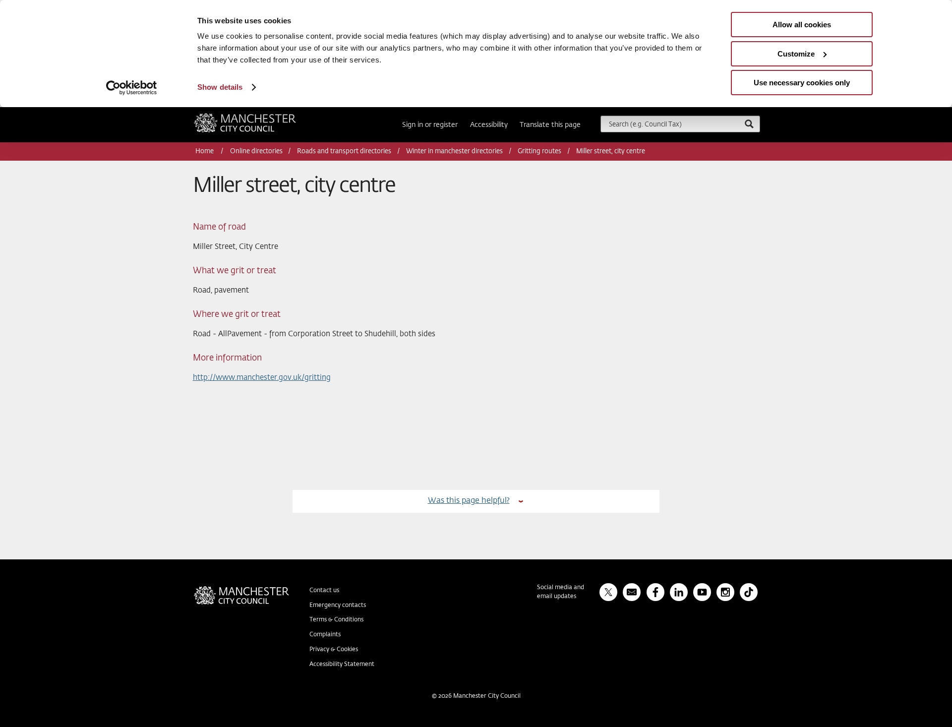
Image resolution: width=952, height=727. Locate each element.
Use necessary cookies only (802, 82)
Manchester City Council (258, 117)
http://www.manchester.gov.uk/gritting (262, 377)
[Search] (748, 123)
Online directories (256, 151)
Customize (796, 54)
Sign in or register (430, 124)
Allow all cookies (802, 24)
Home (205, 151)
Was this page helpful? (469, 500)
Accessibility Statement (341, 664)
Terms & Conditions (336, 620)
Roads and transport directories (344, 151)
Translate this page (550, 124)
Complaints (325, 635)
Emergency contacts (337, 605)
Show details (219, 87)
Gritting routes (539, 151)
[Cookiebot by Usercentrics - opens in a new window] (131, 87)
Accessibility (489, 124)
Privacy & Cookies (333, 650)
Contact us (324, 591)
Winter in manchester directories (454, 151)
